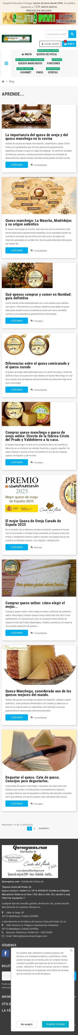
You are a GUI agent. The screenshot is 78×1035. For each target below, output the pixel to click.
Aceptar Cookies (55, 1024)
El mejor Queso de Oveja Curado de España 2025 (33, 523)
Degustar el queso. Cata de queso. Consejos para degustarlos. (32, 779)
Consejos (38, 321)
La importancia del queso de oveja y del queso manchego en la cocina (36, 137)
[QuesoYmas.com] (17, 38)
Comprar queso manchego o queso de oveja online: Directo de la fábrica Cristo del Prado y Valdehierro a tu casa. (37, 436)
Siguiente (44, 828)
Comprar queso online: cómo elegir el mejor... (35, 605)
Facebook (5, 953)
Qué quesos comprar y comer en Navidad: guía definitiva (38, 296)
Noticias (38, 547)
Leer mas (17, 164)
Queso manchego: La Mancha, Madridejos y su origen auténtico (38, 222)
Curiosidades (40, 165)
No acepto (26, 1024)
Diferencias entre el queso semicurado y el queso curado (37, 365)
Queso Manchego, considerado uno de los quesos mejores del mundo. (38, 693)
